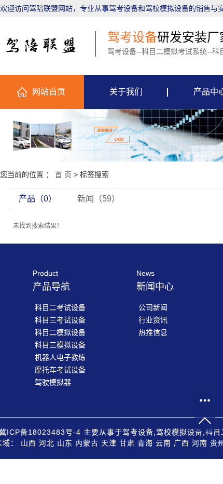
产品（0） (38, 198)
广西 (181, 443)
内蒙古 (87, 443)
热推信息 (153, 332)
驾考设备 (138, 432)
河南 (199, 443)
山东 (65, 443)
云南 (163, 443)
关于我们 (126, 91)
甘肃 (127, 443)
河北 (46, 443)
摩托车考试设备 (60, 370)
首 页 (63, 174)
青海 (145, 443)
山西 (28, 443)
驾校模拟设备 (179, 432)
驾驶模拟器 (53, 382)
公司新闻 (153, 307)
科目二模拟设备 (60, 332)
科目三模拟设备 (60, 345)
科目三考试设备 (60, 320)
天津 (109, 443)
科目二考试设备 (60, 307)
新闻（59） (98, 198)
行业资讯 (153, 320)
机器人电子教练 (60, 357)
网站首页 (48, 91)
